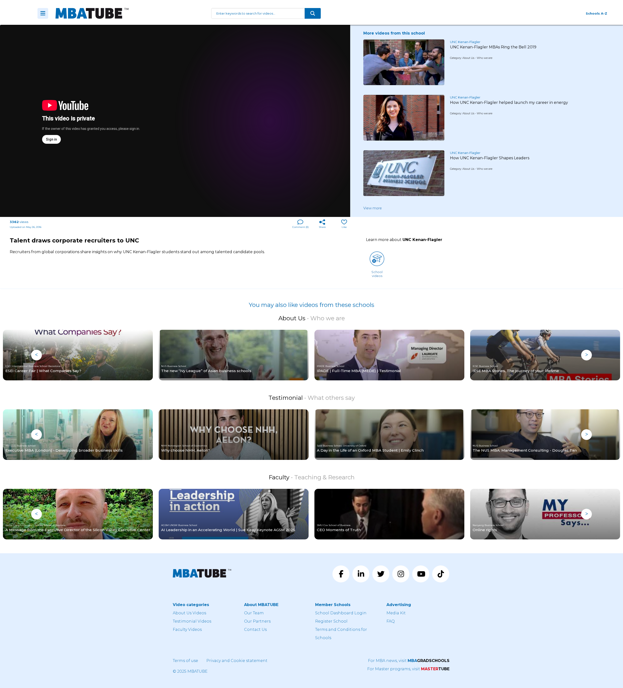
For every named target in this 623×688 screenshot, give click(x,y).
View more (372, 208)
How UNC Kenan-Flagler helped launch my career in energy (509, 102)
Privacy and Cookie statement (236, 660)
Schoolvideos (377, 274)
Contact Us (255, 629)
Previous (36, 355)
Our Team (254, 613)
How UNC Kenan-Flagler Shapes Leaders (489, 158)
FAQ (390, 621)
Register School (331, 621)
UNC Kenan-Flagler (465, 42)
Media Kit (396, 613)
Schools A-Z (596, 13)
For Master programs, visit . (408, 669)
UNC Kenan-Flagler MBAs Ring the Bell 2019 (493, 47)
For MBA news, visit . (409, 660)
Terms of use (185, 660)
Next (586, 355)
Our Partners (257, 621)
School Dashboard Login (340, 613)
